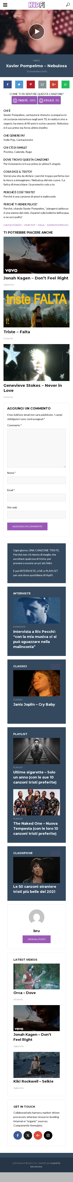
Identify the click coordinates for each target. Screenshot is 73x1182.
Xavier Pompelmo (58, 225)
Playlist (18, 767)
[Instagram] (48, 1135)
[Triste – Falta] (36, 308)
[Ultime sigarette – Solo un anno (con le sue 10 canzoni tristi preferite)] (36, 751)
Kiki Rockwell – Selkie (33, 1081)
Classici (18, 699)
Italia (41, 225)
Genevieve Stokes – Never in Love (33, 388)
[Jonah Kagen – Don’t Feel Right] (36, 255)
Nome (11, 472)
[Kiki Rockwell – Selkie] (36, 1065)
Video (36, 60)
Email (11, 490)
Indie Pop (29, 225)
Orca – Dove (24, 993)
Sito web (12, 507)
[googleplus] (38, 1135)
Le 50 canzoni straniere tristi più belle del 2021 (34, 889)
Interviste (19, 626)
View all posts (36, 939)
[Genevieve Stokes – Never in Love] (36, 362)
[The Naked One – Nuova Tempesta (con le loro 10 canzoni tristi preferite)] (36, 802)
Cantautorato (13, 225)
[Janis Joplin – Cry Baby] (36, 683)
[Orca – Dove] (36, 977)
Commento (14, 425)
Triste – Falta (17, 332)
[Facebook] (17, 1135)
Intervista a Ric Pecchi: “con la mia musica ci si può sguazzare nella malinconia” (35, 639)
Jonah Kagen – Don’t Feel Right (36, 278)
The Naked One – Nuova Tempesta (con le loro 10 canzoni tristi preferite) (35, 828)
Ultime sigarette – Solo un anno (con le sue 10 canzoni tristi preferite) (34, 777)
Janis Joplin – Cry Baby (34, 704)
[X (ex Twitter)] (28, 1135)
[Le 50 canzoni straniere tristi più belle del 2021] (36, 870)
